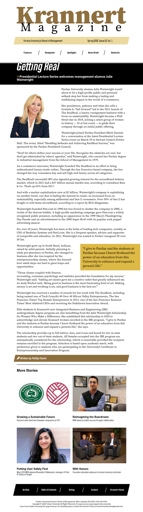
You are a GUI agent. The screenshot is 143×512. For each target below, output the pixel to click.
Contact (94, 489)
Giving (71, 489)
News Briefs (93, 52)
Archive (26, 489)
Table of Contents (48, 489)
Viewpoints (50, 52)
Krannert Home (117, 489)
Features (28, 52)
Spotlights (71, 52)
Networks (115, 52)
